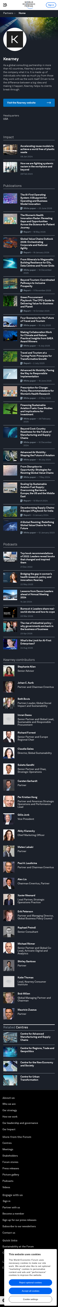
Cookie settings (30, 1299)
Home (22, 13)
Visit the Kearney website (21, 102)
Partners (8, 13)
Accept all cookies (30, 1291)
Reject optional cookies (30, 1282)
